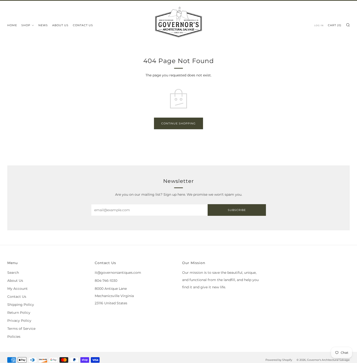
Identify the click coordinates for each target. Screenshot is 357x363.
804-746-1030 (106, 280)
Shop (25, 25)
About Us (60, 25)
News (43, 25)
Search (13, 272)
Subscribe (237, 210)
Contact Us (83, 25)
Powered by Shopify (278, 360)
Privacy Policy (19, 320)
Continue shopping (178, 123)
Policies (13, 336)
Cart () (334, 25)
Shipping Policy (20, 304)
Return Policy (18, 312)
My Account (17, 288)
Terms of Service (21, 328)
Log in (318, 25)
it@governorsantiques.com (118, 272)
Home (12, 25)
